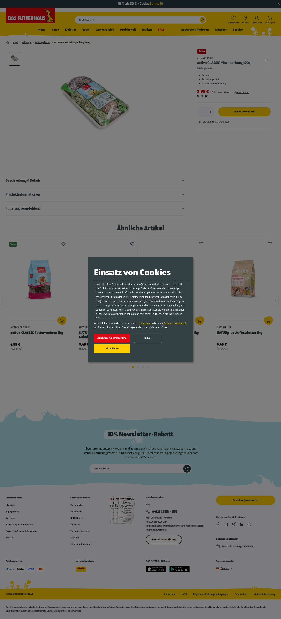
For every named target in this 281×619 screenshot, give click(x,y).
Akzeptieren (112, 348)
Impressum (144, 323)
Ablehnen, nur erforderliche (112, 338)
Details (148, 338)
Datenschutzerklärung (174, 323)
